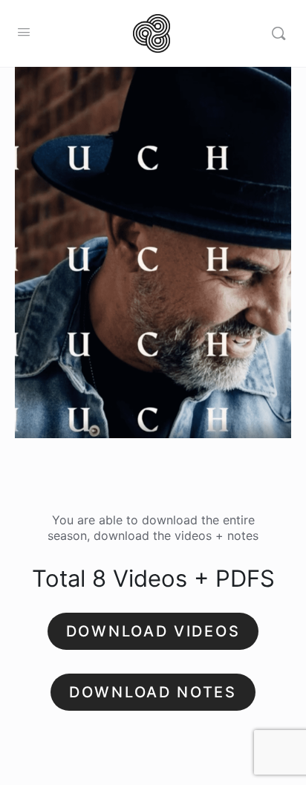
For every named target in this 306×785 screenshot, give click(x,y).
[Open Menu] (24, 31)
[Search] (278, 33)
